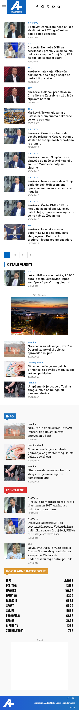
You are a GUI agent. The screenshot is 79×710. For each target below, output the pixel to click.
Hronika (32, 342)
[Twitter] (48, 6)
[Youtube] (53, 6)
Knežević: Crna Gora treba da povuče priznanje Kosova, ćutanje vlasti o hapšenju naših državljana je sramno (51, 138)
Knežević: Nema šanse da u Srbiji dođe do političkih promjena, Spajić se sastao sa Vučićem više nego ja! (50, 186)
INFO (30, 68)
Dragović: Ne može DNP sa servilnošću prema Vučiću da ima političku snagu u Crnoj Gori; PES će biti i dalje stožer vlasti (50, 53)
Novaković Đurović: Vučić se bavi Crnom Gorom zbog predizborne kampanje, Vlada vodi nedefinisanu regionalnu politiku (50, 553)
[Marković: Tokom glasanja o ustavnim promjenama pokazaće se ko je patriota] (14, 116)
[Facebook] (37, 6)
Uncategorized (35, 362)
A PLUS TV (33, 23)
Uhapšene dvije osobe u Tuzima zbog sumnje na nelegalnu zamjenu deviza (49, 390)
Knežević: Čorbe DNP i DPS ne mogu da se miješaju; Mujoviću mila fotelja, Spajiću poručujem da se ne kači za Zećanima (51, 210)
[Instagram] (42, 6)
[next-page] (30, 255)
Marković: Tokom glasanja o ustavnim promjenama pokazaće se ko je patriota (50, 116)
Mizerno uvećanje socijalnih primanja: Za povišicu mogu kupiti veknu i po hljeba (51, 370)
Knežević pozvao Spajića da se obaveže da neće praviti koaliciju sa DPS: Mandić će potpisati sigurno (50, 162)
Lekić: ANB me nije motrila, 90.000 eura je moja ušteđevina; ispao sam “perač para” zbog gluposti (51, 279)
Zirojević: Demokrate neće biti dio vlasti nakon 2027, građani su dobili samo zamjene (50, 30)
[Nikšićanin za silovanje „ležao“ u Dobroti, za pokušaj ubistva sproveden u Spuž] (14, 349)
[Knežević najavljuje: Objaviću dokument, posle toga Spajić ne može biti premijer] (14, 75)
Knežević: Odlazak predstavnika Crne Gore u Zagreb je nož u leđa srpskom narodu (50, 95)
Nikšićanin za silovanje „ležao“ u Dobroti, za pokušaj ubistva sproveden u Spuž (50, 349)
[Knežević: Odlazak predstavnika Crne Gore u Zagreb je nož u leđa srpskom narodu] (14, 95)
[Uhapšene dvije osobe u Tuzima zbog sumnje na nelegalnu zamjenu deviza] (14, 390)
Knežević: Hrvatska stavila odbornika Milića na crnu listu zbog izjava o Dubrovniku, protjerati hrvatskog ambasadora (50, 234)
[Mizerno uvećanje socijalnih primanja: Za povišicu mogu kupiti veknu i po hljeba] (14, 369)
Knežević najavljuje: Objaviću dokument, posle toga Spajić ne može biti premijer (49, 75)
